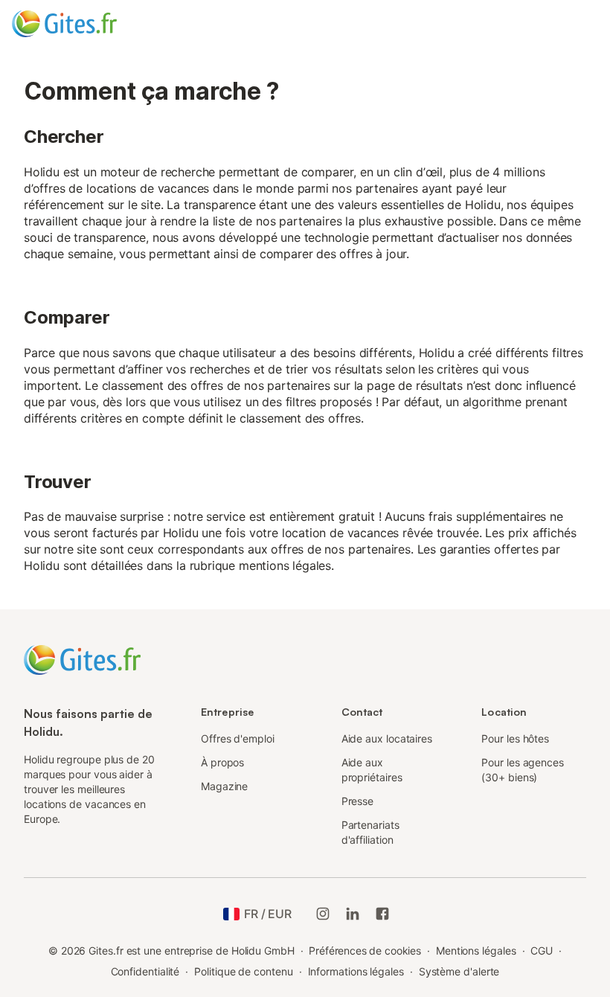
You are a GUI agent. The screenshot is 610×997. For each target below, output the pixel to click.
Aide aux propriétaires (371, 769)
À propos (222, 762)
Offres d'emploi (237, 738)
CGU (541, 950)
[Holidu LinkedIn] (352, 913)
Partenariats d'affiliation (370, 832)
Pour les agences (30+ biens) (522, 769)
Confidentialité (145, 971)
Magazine (224, 786)
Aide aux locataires (386, 738)
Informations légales (356, 971)
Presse (357, 801)
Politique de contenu (243, 971)
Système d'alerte (459, 971)
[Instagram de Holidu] (322, 913)
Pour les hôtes (515, 738)
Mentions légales (476, 950)
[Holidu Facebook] (382, 913)
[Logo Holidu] (85, 23)
